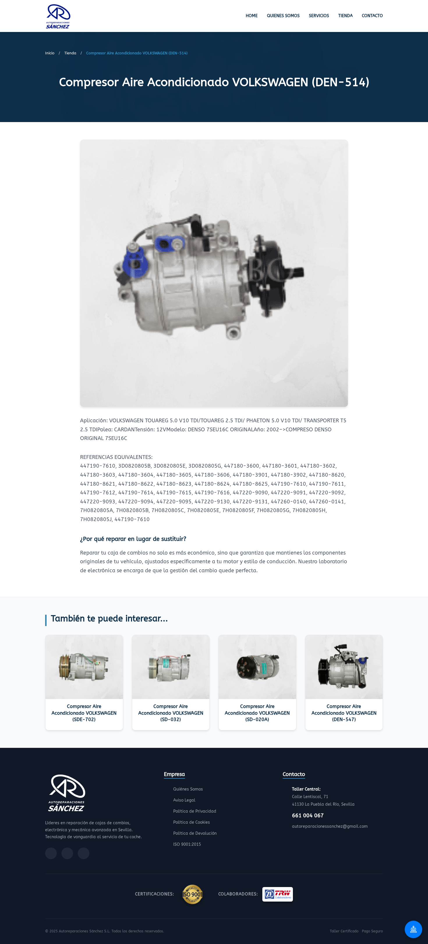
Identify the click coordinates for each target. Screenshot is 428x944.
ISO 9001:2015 (187, 844)
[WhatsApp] (83, 853)
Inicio (49, 53)
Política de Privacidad (194, 811)
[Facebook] (51, 853)
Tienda (345, 15)
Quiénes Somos (188, 789)
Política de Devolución (195, 833)
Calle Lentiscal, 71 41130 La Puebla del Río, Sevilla (323, 797)
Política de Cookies (191, 822)
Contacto (372, 15)
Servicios (319, 15)
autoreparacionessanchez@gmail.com (330, 826)
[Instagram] (67, 853)
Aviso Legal (184, 800)
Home (252, 15)
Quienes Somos (283, 15)
